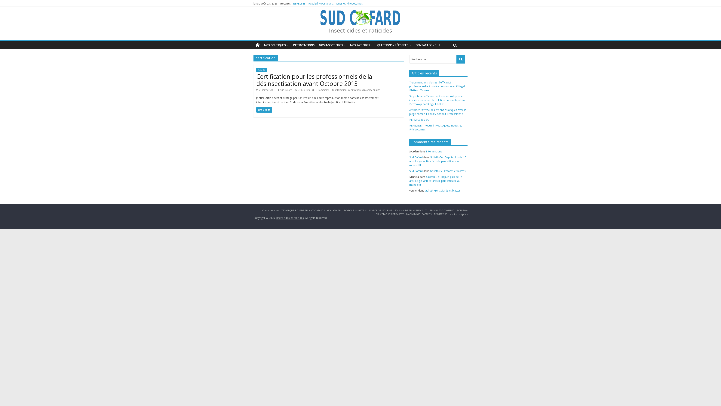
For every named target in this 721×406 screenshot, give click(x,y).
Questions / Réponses (392, 45)
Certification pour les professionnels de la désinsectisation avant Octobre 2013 (314, 80)
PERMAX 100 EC (303, 3)
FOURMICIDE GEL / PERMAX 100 (411, 210)
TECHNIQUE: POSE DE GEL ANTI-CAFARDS (303, 210)
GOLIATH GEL (334, 210)
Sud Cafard (286, 90)
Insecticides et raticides (360, 30)
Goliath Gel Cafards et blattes (448, 171)
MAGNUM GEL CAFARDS (418, 214)
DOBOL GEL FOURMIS (380, 210)
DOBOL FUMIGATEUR (355, 210)
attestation (341, 90)
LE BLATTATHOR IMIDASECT (389, 214)
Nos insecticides (331, 45)
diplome (366, 90)
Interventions (303, 45)
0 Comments (322, 90)
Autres (261, 69)
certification (354, 90)
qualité (376, 90)
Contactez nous (428, 45)
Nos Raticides (360, 45)
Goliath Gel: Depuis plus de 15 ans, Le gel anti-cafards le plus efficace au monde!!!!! (437, 161)
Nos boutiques (275, 45)
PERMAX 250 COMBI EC (442, 210)
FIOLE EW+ (462, 210)
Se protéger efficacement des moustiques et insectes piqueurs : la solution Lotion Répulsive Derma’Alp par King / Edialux (437, 100)
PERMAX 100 (440, 214)
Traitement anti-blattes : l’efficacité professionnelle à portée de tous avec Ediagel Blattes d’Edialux (437, 86)
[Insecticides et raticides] (257, 45)
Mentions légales (459, 214)
